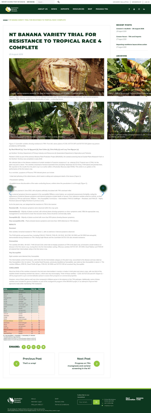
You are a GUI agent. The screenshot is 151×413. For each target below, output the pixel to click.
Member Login (36, 402)
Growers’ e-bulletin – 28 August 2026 (130, 29)
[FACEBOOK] (129, 9)
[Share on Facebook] (24, 347)
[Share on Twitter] (29, 347)
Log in (147, 2)
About (33, 399)
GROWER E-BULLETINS (121, 2)
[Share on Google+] (34, 347)
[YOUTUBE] (134, 9)
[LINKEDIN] (144, 9)
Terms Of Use (40, 410)
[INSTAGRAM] (139, 9)
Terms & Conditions (62, 404)
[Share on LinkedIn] (38, 347)
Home (5, 20)
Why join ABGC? (37, 404)
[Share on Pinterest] (43, 347)
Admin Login (56, 410)
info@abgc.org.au (109, 405)
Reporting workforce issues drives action (131, 44)
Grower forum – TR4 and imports (128, 37)
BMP (56, 399)
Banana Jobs (59, 402)
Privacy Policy (48, 410)
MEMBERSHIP (136, 2)
